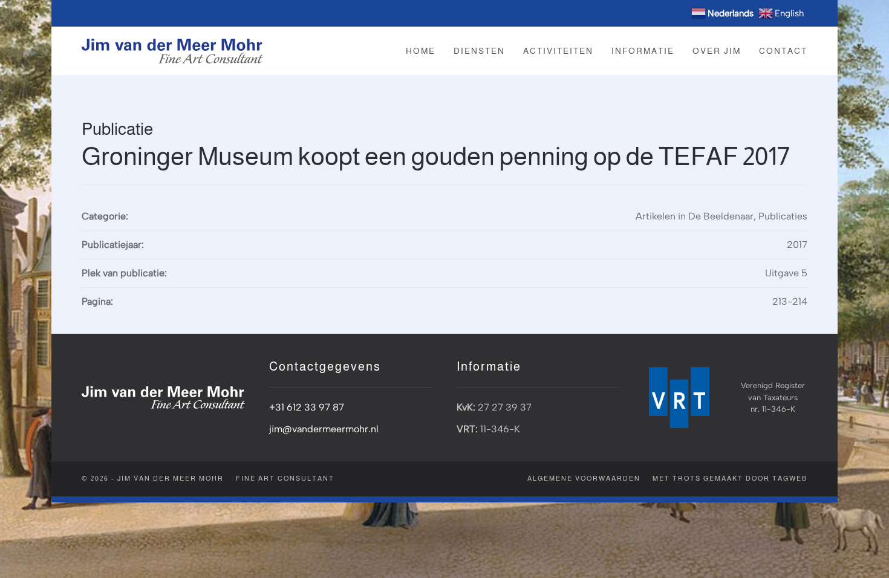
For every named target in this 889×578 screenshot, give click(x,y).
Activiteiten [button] (558, 51)
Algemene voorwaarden (583, 478)
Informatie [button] (642, 51)
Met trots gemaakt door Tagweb (730, 478)
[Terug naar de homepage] (172, 51)
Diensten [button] (479, 51)
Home (420, 51)
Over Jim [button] (716, 51)
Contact (783, 51)
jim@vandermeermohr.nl (324, 429)
